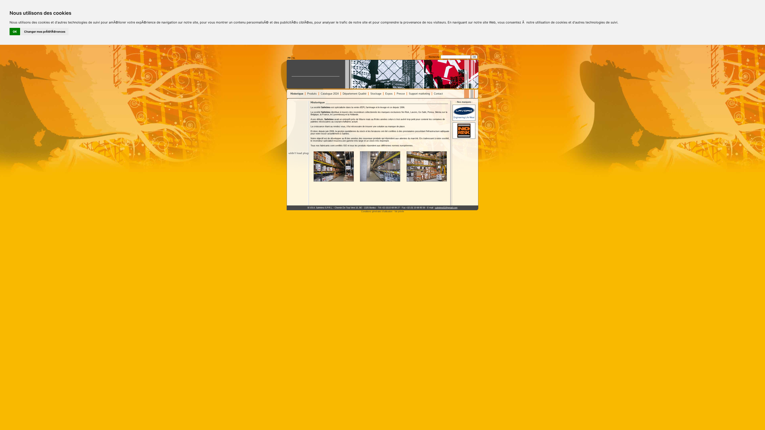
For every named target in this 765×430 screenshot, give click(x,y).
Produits (312, 93)
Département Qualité (354, 93)
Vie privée (399, 211)
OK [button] (15, 31)
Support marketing (419, 93)
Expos (389, 93)
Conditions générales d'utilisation (376, 211)
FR (289, 58)
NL (293, 58)
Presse (401, 93)
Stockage (375, 93)
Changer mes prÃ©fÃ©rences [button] (44, 31)
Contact (438, 93)
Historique (296, 93)
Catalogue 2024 (330, 93)
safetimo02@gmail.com (446, 207)
